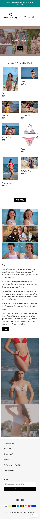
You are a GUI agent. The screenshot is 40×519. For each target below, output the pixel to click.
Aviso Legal (8, 454)
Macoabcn (15, 512)
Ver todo (20, 200)
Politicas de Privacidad (12, 465)
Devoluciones (9, 470)
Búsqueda (7, 448)
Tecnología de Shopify (27, 512)
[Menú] (37, 16)
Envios (6, 459)
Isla (20, 48)
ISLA (6, 329)
